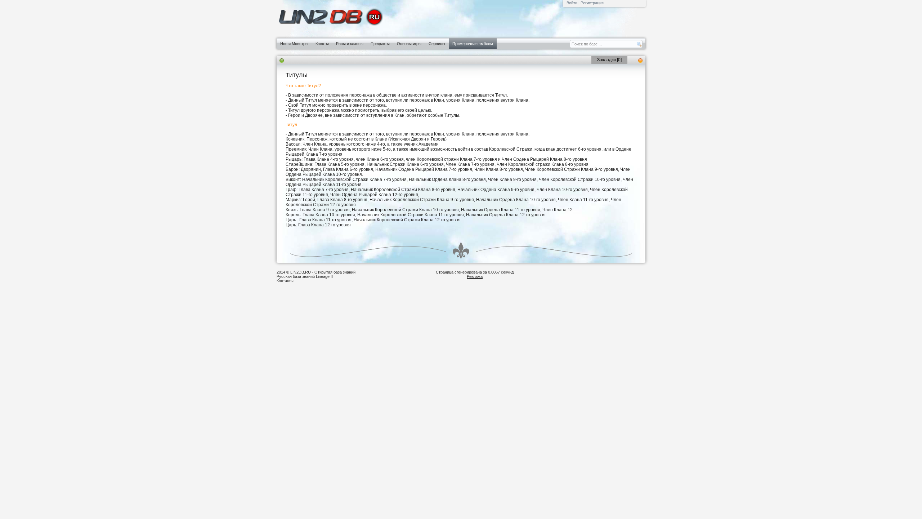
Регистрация (592, 3)
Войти (572, 3)
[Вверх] (461, 250)
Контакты (285, 281)
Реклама (475, 276)
